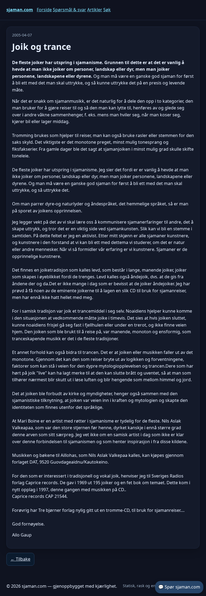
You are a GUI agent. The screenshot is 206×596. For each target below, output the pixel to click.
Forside (44, 10)
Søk (107, 10)
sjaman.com (19, 10)
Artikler (94, 10)
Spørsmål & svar (69, 10)
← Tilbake (20, 559)
